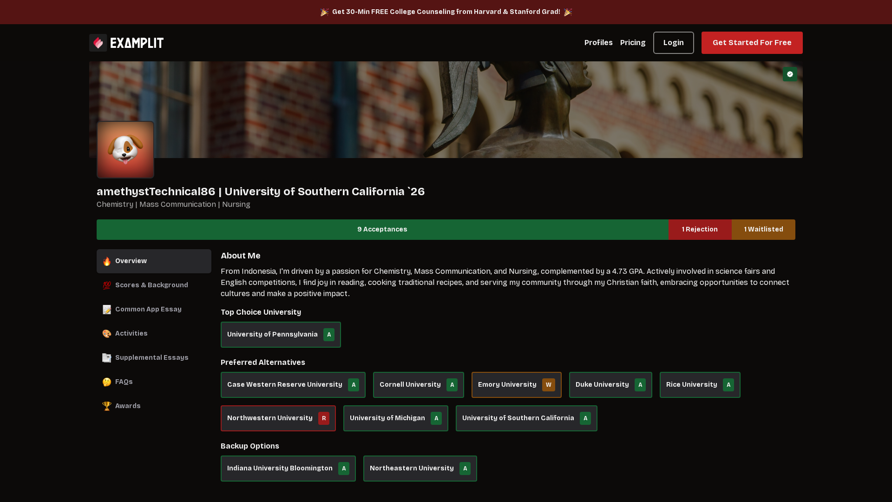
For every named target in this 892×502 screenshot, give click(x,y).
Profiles (598, 42)
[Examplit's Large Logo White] (126, 43)
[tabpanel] (508, 370)
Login (673, 42)
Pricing (633, 42)
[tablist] (154, 333)
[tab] (154, 261)
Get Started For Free (752, 42)
